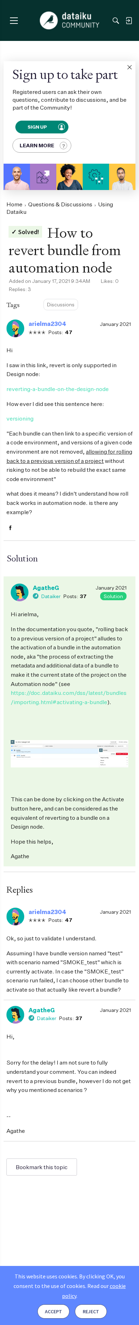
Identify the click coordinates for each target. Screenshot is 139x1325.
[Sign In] (128, 20)
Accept (53, 1311)
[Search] (115, 20)
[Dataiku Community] (69, 20)
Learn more (37, 145)
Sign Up (37, 127)
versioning (20, 418)
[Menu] (13, 20)
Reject (91, 1311)
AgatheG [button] (46, 587)
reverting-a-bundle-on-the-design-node (57, 388)
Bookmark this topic (42, 1167)
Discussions (60, 304)
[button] (129, 67)
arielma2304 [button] (47, 323)
